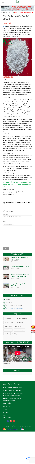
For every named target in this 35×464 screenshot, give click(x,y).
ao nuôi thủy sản (9, 322)
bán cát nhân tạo (19, 330)
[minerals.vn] (17, 8)
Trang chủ (4, 12)
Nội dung (5, 229)
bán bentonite (8, 326)
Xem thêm (6, 363)
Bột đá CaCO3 (7, 406)
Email (4, 221)
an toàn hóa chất (9, 318)
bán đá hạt (14, 334)
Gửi (6, 248)
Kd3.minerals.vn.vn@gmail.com (14, 308)
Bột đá (4, 26)
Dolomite (5, 412)
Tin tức (10, 12)
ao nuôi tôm (20, 322)
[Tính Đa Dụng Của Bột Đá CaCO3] (6, 269)
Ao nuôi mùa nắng (22, 318)
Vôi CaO (5, 409)
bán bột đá (18, 326)
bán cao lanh (8, 330)
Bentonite (5, 415)
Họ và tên (5, 214)
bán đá (6, 334)
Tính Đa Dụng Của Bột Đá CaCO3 (20, 266)
